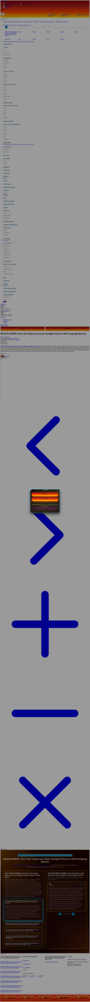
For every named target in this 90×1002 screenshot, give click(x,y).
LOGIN (45, 494)
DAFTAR (45, 499)
